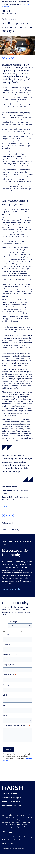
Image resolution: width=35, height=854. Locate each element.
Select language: (14, 622)
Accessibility (28, 837)
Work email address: (10, 654)
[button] (32, 4)
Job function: (7, 715)
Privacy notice (17, 837)
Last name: (7, 644)
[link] (3, 58)
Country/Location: (9, 685)
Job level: (6, 705)
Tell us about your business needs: (15, 725)
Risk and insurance (9, 794)
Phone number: (8, 675)
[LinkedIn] (10, 832)
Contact (5, 510)
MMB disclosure (18, 840)
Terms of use (6, 837)
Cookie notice (6, 840)
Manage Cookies (7, 843)
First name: (7, 634)
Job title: (6, 695)
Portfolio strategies (9, 19)
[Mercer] (9, 12)
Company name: (9, 665)
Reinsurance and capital (11, 797)
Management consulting (11, 805)
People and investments (11, 801)
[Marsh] (12, 788)
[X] (4, 832)
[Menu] (32, 12)
